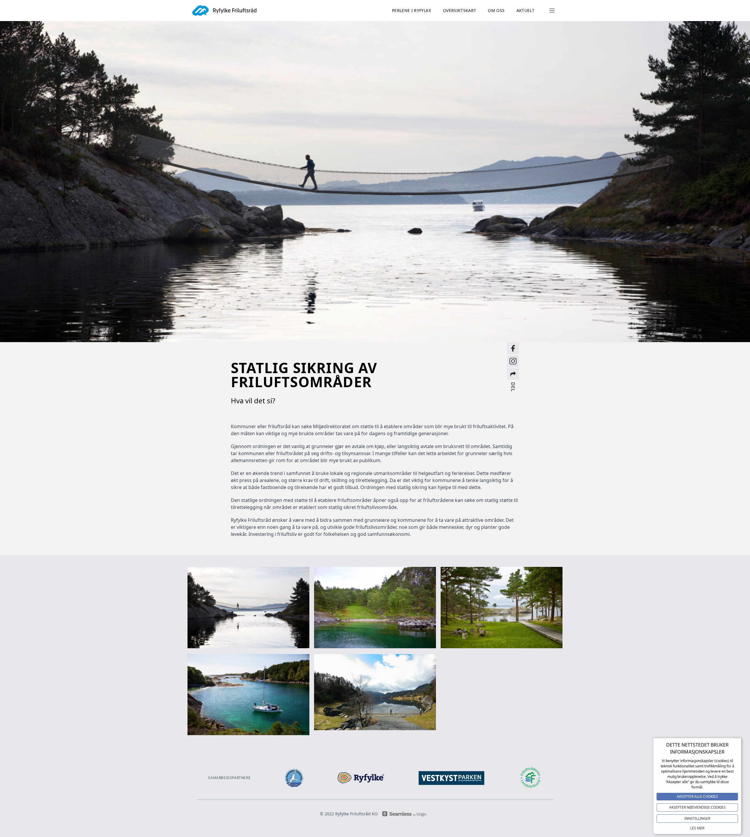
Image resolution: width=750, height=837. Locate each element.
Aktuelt (525, 10)
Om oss (496, 10)
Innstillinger (697, 818)
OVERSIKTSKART (459, 10)
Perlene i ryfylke (411, 10)
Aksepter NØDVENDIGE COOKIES (697, 807)
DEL (513, 386)
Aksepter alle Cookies (697, 796)
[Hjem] (224, 10)
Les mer (697, 828)
